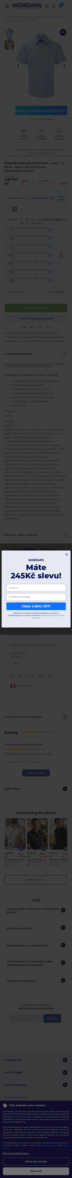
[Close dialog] (66, 554)
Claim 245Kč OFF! (36, 606)
